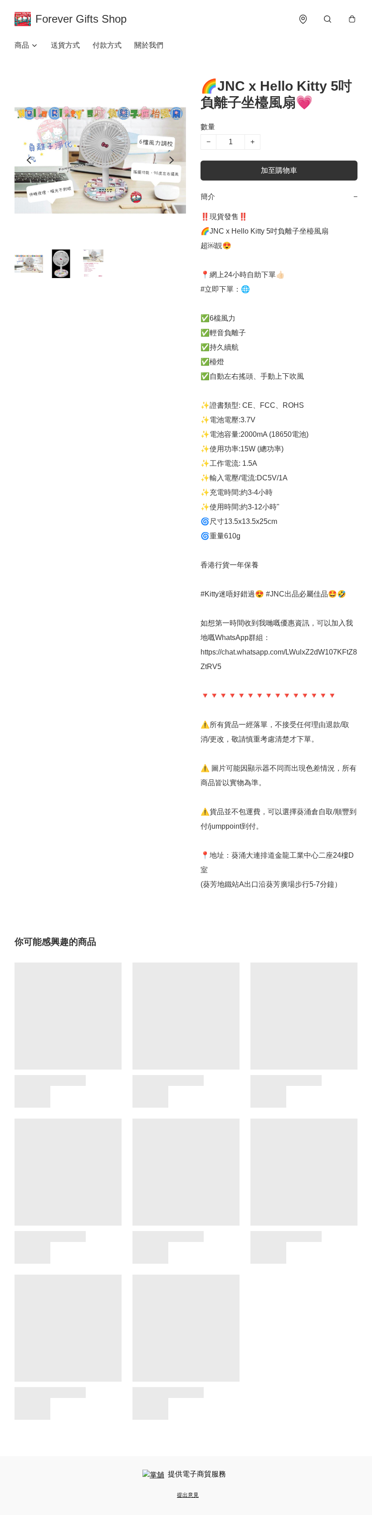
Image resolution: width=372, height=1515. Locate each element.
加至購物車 (279, 170)
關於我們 (148, 45)
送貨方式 (65, 45)
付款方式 (107, 45)
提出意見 (188, 1495)
